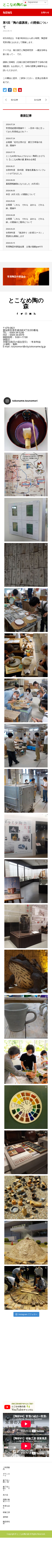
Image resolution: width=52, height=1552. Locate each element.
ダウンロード (6, 1475)
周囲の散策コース (6, 1500)
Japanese (32, 2)
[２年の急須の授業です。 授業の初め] (26, 655)
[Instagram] (26, 314)
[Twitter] (22, 314)
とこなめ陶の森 (15, 4)
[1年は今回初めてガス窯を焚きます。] (26, 791)
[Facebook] (17, 314)
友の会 (5, 1495)
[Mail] (30, 314)
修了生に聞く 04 (6, 1481)
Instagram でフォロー (27, 1314)
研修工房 (6, 1512)
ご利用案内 (6, 1468)
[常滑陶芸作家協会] (26, 284)
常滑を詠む (6, 1507)
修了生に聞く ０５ (6, 1488)
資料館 (5, 1517)
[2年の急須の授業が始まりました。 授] (26, 700)
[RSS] (35, 314)
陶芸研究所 (6, 1522)
